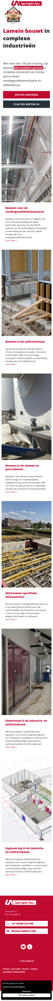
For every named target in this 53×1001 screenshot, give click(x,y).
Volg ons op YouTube (23, 946)
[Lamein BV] (26, 3)
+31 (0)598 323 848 (22, 923)
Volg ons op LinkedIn (29, 946)
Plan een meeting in (26, 104)
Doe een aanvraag (26, 94)
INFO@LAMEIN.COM (23, 931)
